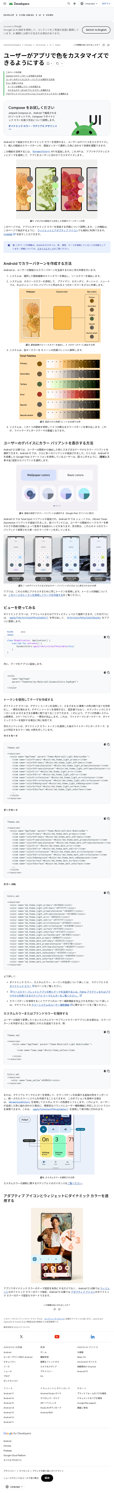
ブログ (7, 1376)
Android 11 (9, 1422)
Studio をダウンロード (50, 1407)
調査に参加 (82, 1407)
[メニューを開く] (5, 3)
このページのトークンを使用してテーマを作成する (35, 595)
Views (49, 15)
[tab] (10, 631)
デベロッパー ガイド (50, 1398)
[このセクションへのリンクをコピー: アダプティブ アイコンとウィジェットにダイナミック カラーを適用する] (17, 1201)
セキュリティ (10, 1362)
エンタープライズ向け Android (18, 1357)
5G (41, 1376)
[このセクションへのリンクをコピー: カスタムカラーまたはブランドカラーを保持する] (71, 1014)
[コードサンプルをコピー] (108, 637)
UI (40, 15)
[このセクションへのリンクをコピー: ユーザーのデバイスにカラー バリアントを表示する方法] (96, 443)
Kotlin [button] (10, 631)
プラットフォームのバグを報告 (91, 1393)
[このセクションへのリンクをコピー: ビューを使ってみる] (38, 608)
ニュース (8, 1371)
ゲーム (43, 1352)
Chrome (7, 1446)
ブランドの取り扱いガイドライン (48, 1471)
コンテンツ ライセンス (54, 1319)
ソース (7, 1366)
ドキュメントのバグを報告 (89, 1398)
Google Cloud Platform (15, 1455)
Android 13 (9, 1412)
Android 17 (9, 1393)
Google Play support (86, 1403)
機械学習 (44, 1357)
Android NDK (46, 1412)
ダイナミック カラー (20, 986)
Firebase (8, 1450)
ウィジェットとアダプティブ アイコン (57, 230)
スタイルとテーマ (45, 248)
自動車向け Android (86, 1366)
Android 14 (9, 1407)
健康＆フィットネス (49, 1362)
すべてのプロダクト (13, 1460)
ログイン (106, 3)
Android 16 (9, 1398)
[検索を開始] (69, 3)
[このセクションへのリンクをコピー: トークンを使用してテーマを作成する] (56, 700)
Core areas (26, 15)
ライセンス (24, 1471)
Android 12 (9, 1417)
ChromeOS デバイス (87, 1362)
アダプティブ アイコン (83, 1292)
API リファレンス (48, 1403)
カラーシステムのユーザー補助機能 (50, 1005)
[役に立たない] (108, 45)
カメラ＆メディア (48, 1366)
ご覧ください (74, 1183)
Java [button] (22, 631)
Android (7, 1352)
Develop (9, 15)
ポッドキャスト (11, 1381)
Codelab (8, 234)
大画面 (80, 1352)
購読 (47, 1478)
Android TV (82, 1371)
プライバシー (46, 1371)
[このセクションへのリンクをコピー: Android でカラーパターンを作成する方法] (74, 264)
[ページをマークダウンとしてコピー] (57, 63)
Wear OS (81, 1357)
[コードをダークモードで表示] (105, 637)
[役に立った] (104, 45)
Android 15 (9, 1403)
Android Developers (12, 45)
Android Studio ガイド (50, 1393)
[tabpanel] (57, 646)
